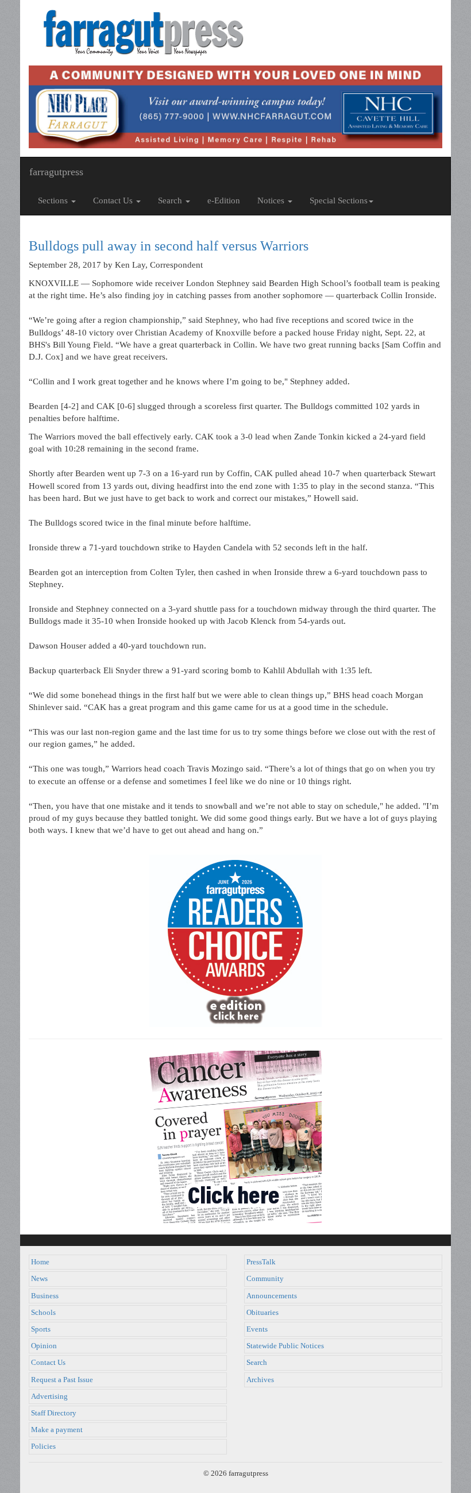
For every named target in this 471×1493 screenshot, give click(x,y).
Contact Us (48, 1363)
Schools (43, 1313)
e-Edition (223, 200)
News (39, 1279)
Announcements (271, 1296)
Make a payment (57, 1430)
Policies (43, 1446)
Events (257, 1329)
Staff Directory (53, 1413)
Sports (41, 1329)
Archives (260, 1380)
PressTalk (261, 1262)
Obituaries (262, 1313)
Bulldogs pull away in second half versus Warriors (168, 245)
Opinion (44, 1346)
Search (256, 1363)
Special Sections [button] (339, 200)
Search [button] (171, 200)
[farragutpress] (235, 33)
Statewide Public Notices (285, 1346)
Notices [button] (272, 200)
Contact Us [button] (114, 200)
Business (45, 1296)
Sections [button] (54, 200)
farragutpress (56, 172)
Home (40, 1262)
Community (265, 1279)
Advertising (49, 1396)
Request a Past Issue (62, 1380)
